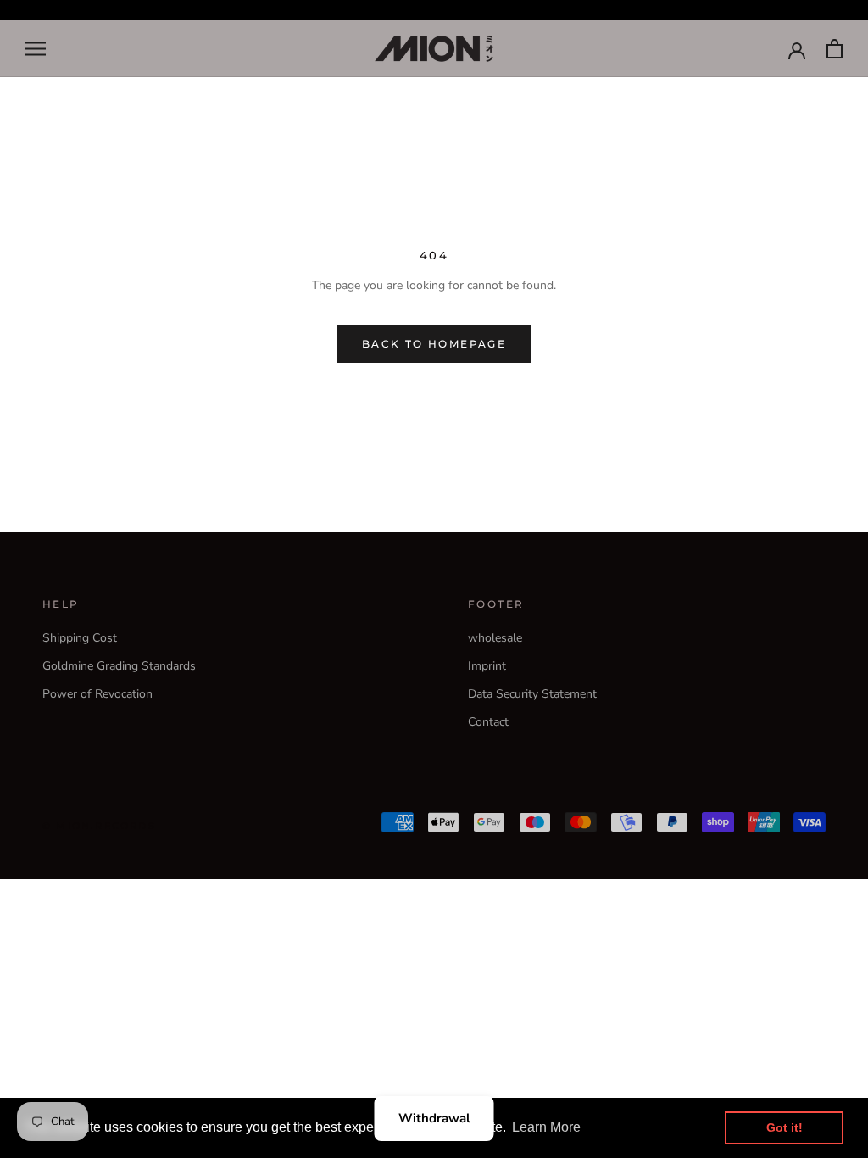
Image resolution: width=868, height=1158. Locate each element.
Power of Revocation (97, 694)
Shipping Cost (79, 638)
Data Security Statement (532, 694)
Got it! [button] (784, 1127)
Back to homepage (434, 343)
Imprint (487, 666)
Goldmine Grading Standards (119, 666)
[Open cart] (834, 48)
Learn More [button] (546, 1127)
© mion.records (99, 826)
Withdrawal (434, 1118)
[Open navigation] (35, 49)
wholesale (495, 638)
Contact (488, 722)
